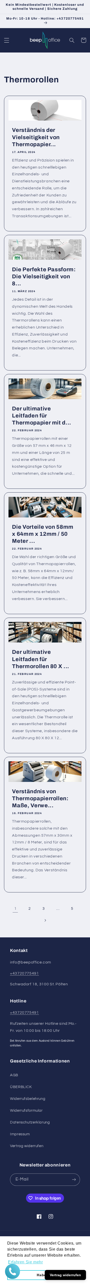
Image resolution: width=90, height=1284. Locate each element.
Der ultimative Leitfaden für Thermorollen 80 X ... (40, 659)
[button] (6, 40)
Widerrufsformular (26, 1110)
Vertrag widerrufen (26, 1146)
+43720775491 (24, 973)
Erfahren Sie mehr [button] (25, 1262)
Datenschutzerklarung (30, 1122)
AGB (14, 1075)
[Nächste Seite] (45, 920)
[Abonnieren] (74, 1179)
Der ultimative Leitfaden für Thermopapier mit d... (41, 416)
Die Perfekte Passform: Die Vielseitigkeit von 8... (44, 276)
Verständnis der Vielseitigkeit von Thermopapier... (36, 137)
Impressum (20, 1134)
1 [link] (15, 908)
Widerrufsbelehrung (27, 1099)
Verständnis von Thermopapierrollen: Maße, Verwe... (40, 798)
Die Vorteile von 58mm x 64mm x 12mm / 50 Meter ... (43, 534)
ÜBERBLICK (21, 1087)
